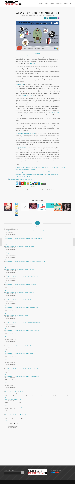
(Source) (37, 53)
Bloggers (24, 189)
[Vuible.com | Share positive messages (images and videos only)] (25, 183)
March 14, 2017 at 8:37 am (10, 247)
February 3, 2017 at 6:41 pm (10, 331)
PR (42, 189)
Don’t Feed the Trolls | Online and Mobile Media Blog (16, 414)
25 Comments (30, 15)
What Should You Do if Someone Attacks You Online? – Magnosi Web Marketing (22, 330)
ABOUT (46, 3)
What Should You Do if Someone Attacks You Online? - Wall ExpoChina (20, 284)
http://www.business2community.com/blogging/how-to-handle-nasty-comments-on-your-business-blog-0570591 (37, 175)
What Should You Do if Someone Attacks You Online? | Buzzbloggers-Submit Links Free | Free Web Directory (29, 361)
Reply (6, 236)
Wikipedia (32, 63)
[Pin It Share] (56, 472)
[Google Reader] (36, 183)
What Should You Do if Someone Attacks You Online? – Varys (18, 254)
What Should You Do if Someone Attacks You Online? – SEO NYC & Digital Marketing (23, 368)
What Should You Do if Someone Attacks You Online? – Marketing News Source (22, 276)
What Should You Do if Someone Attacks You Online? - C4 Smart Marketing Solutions (23, 238)
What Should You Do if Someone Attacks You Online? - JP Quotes (19, 246)
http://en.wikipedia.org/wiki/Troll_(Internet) (26, 169)
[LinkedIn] (39, 183)
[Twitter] (17, 183)
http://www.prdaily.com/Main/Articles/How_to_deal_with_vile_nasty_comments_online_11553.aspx (40, 167)
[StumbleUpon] (31, 183)
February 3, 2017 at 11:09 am (10, 377)
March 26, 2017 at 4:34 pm (10, 232)
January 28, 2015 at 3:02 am (10, 400)
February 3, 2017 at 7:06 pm (10, 324)
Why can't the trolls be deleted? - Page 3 (14, 407)
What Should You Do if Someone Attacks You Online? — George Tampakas (21, 299)
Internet (32, 189)
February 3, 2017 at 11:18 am (10, 362)
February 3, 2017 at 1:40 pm (10, 354)
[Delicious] (33, 183)
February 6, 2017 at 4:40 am (10, 262)
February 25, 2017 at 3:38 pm (10, 255)
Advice (20, 189)
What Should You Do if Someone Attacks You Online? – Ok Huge (19, 353)
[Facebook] (20, 183)
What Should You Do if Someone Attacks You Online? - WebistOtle (19, 292)
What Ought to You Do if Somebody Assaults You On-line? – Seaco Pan (20, 345)
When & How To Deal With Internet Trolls (37, 12)
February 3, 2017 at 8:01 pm (10, 316)
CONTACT (66, 3)
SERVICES (41, 3)
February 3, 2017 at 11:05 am (10, 385)
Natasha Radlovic (50, 15)
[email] (22, 183)
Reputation (46, 189)
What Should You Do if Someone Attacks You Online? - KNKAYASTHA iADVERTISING (23, 322)
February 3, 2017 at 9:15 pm (10, 301)
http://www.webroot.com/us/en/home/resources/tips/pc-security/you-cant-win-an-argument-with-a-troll (37, 171)
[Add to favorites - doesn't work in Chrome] (28, 183)
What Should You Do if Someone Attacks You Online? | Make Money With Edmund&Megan (25, 261)
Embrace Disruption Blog (39, 15)
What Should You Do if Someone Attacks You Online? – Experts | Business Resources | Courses (26, 231)
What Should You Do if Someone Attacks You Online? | (17, 315)
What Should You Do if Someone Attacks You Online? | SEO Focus (19, 269)
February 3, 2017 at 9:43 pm (10, 293)
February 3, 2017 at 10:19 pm (10, 285)
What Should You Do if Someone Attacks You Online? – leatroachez (20, 338)
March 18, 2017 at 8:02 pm (10, 239)
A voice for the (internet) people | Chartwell (14, 391)
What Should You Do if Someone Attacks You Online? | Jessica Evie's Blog (21, 307)
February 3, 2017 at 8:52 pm (10, 308)
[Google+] (58, 472)
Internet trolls (38, 189)
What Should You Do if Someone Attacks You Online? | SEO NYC (19, 384)
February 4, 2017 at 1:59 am (10, 270)
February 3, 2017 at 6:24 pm (10, 339)
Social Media (52, 189)
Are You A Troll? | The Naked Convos (13, 399)
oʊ (30, 56)
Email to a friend (52, 23)
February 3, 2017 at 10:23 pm (10, 278)
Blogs (28, 189)
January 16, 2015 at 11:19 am (10, 408)
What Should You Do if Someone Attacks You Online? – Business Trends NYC (22, 376)
